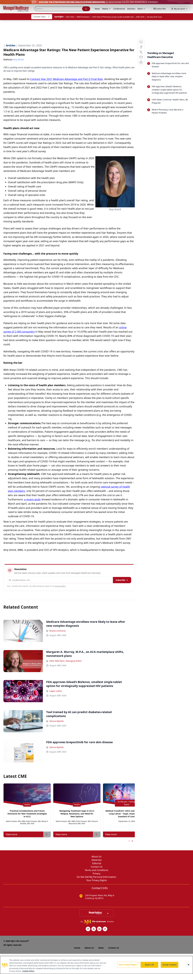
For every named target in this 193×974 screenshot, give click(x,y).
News (97, 8)
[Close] (188, 965)
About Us (96, 856)
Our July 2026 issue (154, 17)
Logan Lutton (55, 691)
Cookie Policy (28, 971)
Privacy (96, 873)
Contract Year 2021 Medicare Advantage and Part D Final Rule (66, 79)
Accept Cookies (169, 964)
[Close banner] (189, 4)
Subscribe (120, 580)
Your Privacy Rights (96, 880)
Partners (131, 8)
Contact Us (96, 866)
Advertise (97, 859)
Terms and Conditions (96, 870)
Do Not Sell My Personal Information (96, 876)
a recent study (32, 499)
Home (77, 947)
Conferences (119, 8)
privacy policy (60, 586)
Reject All (149, 964)
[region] (96, 965)
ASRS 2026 (140, 17)
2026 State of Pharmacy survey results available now (113, 17)
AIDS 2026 (70, 17)
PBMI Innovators (83, 17)
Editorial (96, 863)
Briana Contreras (57, 630)
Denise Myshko (56, 721)
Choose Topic (39, 16)
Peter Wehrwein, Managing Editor (65, 661)
